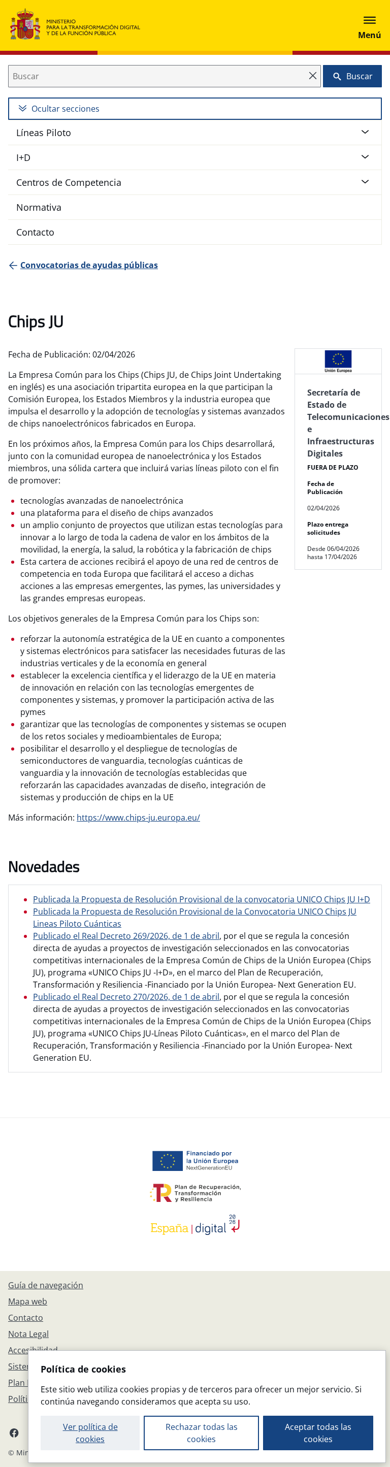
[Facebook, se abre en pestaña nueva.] (14, 1432)
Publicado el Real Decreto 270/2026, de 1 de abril (126, 996)
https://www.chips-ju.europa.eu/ (138, 817)
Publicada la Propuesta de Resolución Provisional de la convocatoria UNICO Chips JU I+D (201, 899)
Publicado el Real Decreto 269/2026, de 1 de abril (126, 935)
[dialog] (207, 1406)
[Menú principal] (370, 25)
